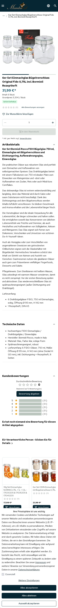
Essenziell (10, 574)
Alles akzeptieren (29, 587)
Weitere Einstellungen (29, 580)
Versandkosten (25, 138)
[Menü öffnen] (3, 6)
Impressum (40, 562)
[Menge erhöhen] (53, 122)
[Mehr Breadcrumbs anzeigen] (3, 15)
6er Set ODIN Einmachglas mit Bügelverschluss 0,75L (44, 488)
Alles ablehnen (29, 595)
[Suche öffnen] (55, 6)
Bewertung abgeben (29, 393)
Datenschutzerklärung (29, 569)
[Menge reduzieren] (5, 122)
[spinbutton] (29, 122)
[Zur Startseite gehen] (17, 6)
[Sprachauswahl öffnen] (48, 6)
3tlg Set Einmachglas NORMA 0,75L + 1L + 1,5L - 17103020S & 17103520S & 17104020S (15, 491)
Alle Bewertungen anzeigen (33, 107)
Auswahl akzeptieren (29, 603)
